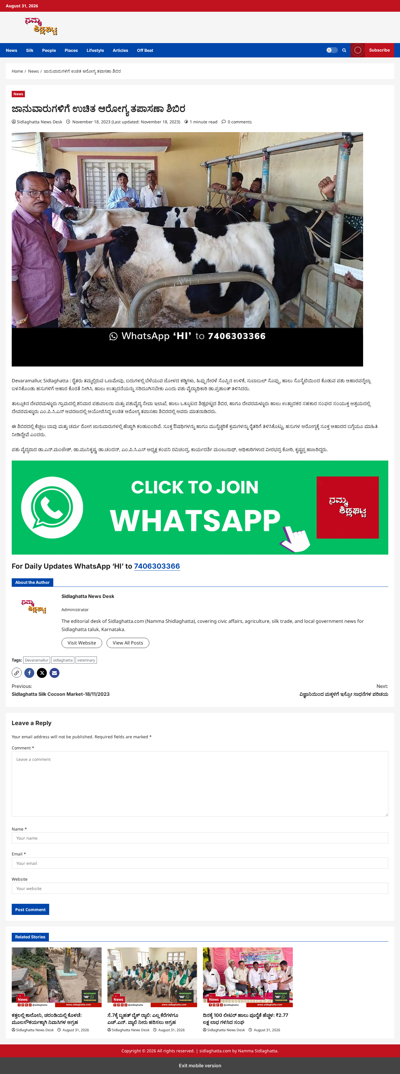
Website (20, 879)
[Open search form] (344, 50)
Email (19, 854)
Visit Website (82, 643)
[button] (17, 673)
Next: (344, 690)
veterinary (86, 660)
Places (71, 50)
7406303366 (157, 566)
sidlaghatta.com (215, 1050)
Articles (120, 50)
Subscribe (379, 49)
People (49, 50)
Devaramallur (36, 660)
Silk (29, 50)
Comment (23, 748)
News (11, 50)
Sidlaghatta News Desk (39, 122)
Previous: (61, 690)
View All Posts (128, 643)
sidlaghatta (63, 660)
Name (19, 829)
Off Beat (145, 50)
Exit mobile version (200, 1065)
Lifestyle (95, 50)
